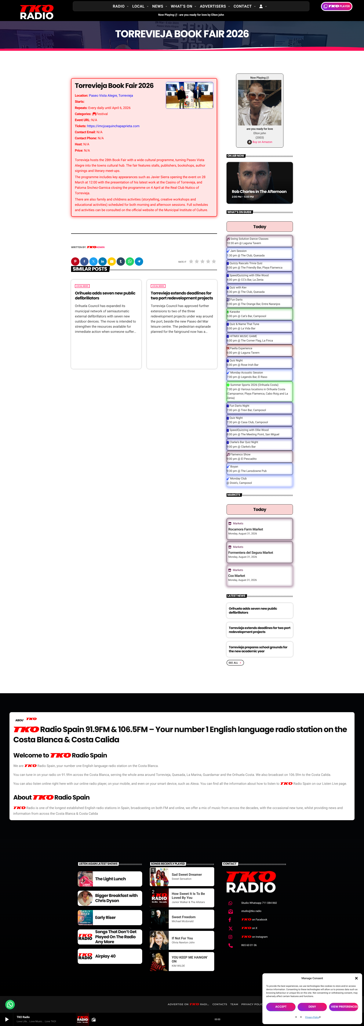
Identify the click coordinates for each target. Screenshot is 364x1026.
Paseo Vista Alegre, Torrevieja (111, 96)
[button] (356, 978)
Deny (312, 1007)
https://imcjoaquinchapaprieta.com (113, 126)
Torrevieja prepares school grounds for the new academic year (258, 649)
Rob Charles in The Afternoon (259, 191)
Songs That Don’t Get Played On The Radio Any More (115, 937)
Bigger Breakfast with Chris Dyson (116, 898)
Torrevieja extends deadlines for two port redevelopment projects (182, 296)
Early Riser (105, 917)
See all (235, 663)
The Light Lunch (110, 879)
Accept (281, 1007)
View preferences (344, 1007)
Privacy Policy (312, 1017)
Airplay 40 (105, 956)
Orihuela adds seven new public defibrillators (105, 296)
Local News (82, 286)
